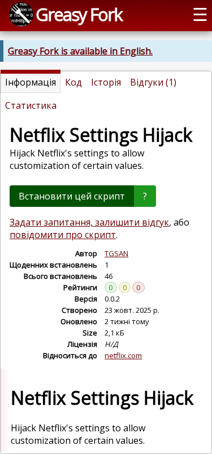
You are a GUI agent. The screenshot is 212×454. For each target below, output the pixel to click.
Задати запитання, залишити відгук (89, 222)
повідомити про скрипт (63, 234)
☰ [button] (200, 14)
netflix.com (123, 355)
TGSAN (116, 253)
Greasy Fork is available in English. (80, 51)
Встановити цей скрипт (72, 196)
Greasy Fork (79, 14)
